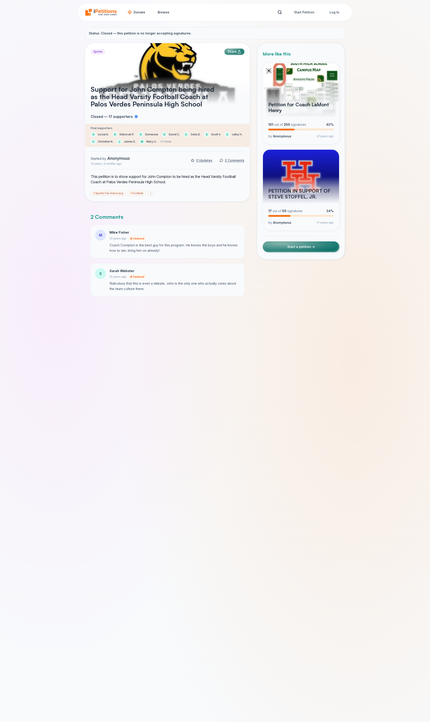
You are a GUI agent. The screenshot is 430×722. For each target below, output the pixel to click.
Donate (139, 12)
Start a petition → (301, 247)
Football (136, 193)
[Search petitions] (279, 12)
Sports (97, 51)
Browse (163, 12)
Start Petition (304, 12)
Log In (334, 12)
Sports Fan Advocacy (108, 193)
